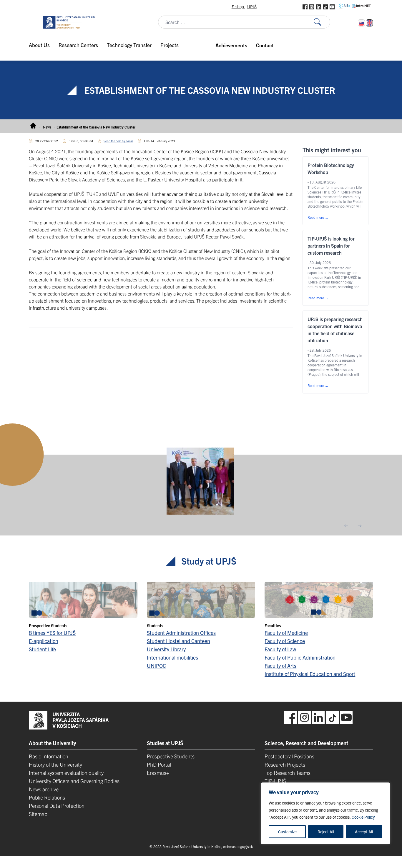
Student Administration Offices (181, 632)
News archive (44, 789)
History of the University (55, 764)
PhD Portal (159, 764)
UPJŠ (252, 6)
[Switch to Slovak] (361, 23)
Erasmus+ (158, 772)
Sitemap (38, 813)
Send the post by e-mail (118, 141)
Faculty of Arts (280, 665)
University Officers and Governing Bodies (74, 780)
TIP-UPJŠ (275, 780)
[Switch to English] (369, 23)
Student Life (42, 649)
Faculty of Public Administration (300, 657)
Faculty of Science (285, 641)
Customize (287, 831)
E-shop (238, 6)
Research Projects (285, 764)
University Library (166, 649)
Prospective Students (171, 756)
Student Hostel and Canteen (178, 641)
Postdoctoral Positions (289, 756)
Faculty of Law (280, 649)
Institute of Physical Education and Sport (310, 673)
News (47, 127)
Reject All (326, 831)
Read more (318, 217)
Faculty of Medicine (286, 632)
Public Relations (47, 797)
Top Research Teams (287, 772)
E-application (43, 641)
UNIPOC (156, 665)
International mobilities (172, 657)
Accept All (364, 831)
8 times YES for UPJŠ (52, 632)
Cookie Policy (363, 817)
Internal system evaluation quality (66, 772)
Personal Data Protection (56, 805)
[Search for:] (322, 22)
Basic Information (48, 756)
